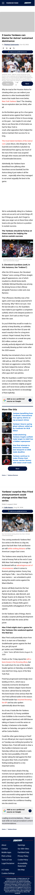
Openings (21, 845)
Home (4, 475)
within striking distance (17, 548)
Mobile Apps (6, 852)
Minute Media (12, 878)
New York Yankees (9, 101)
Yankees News (12, 829)
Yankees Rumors (13, 475)
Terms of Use (7, 860)
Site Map (21, 870)
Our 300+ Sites (23, 849)
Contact (5, 849)
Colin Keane (8, 507)
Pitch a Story (6, 856)
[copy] (13, 48)
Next (27, 84)
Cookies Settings (8, 873)
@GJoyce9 (13, 646)
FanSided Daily (23, 852)
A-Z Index (5, 870)
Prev (8, 84)
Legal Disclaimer (8, 863)
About (4, 845)
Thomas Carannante (11, 44)
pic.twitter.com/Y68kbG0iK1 (13, 649)
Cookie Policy (23, 860)
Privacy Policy (23, 856)
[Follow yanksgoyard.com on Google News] (30, 400)
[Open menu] (3, 3)
